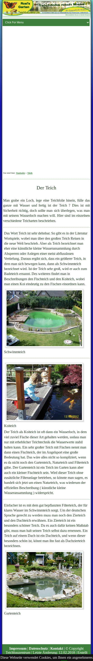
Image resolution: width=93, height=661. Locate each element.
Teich (30, 173)
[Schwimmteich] (44, 318)
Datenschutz (38, 648)
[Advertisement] (24, 101)
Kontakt (56, 648)
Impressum (17, 648)
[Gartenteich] (44, 580)
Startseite (20, 173)
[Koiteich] (44, 392)
